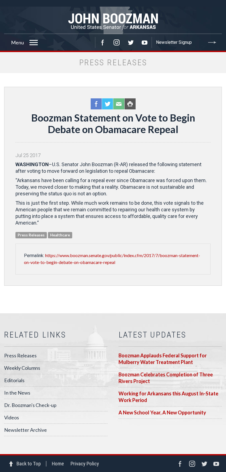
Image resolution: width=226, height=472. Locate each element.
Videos (11, 417)
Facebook (102, 42)
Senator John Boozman (113, 20)
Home (58, 463)
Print (130, 103)
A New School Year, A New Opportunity (162, 412)
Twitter (131, 42)
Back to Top (29, 463)
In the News (17, 393)
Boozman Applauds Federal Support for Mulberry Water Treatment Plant (163, 358)
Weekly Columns (22, 368)
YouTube (145, 42)
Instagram (116, 42)
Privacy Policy (85, 463)
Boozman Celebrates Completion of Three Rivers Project (166, 377)
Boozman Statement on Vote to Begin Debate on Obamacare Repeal (113, 123)
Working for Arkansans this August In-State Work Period (168, 396)
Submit (212, 42)
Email (118, 103)
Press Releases (20, 355)
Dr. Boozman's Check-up (30, 405)
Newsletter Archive (25, 430)
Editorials (14, 380)
